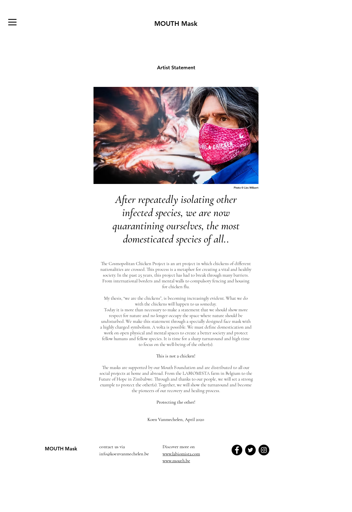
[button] (12, 22)
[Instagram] (263, 450)
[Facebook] (237, 450)
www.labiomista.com (181, 454)
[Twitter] (250, 450)
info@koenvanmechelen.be (124, 454)
